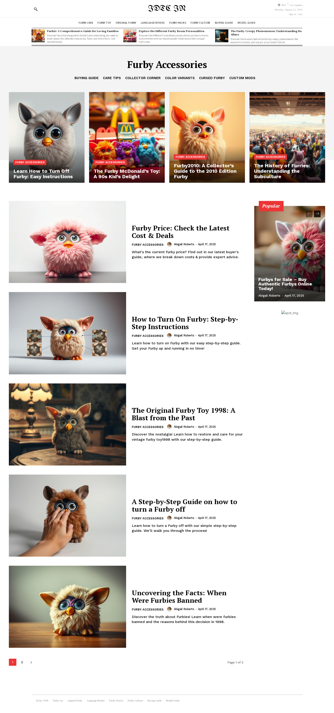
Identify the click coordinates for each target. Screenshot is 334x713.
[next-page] (31, 662)
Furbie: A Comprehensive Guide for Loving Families (83, 31)
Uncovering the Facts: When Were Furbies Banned (179, 596)
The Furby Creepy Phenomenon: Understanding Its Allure (266, 32)
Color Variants (180, 78)
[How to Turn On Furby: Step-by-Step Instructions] (67, 333)
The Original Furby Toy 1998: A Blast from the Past (183, 414)
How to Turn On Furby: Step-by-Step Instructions (185, 323)
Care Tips (112, 78)
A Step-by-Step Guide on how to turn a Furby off (184, 505)
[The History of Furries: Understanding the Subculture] (287, 137)
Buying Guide (87, 78)
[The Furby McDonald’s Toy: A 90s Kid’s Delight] (127, 137)
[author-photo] (170, 244)
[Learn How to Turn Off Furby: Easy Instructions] (47, 137)
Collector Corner (143, 78)
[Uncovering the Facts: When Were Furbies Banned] (67, 607)
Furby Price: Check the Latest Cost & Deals (180, 231)
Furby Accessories (30, 162)
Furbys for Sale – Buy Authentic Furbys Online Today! (285, 284)
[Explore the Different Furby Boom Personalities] (130, 36)
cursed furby (212, 78)
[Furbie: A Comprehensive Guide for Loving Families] (38, 36)
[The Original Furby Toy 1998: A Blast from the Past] (67, 424)
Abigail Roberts (184, 244)
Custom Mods (242, 78)
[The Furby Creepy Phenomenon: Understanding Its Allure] (221, 36)
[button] (36, 9)
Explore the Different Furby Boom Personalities (171, 31)
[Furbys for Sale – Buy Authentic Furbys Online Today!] (289, 253)
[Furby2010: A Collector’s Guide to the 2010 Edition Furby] (207, 137)
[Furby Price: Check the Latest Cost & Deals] (67, 242)
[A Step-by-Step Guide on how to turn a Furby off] (67, 516)
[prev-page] (309, 213)
